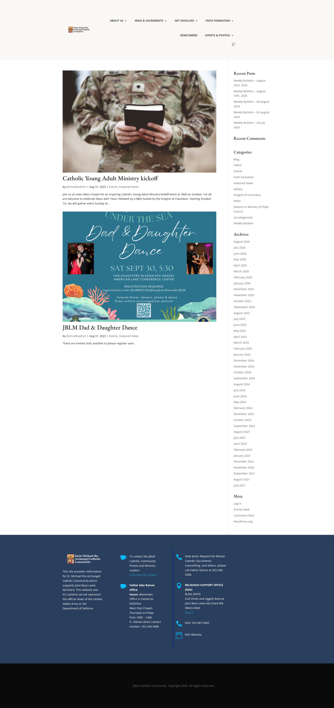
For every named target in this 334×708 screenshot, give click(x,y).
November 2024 (244, 366)
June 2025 (240, 325)
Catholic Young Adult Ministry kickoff (110, 178)
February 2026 (243, 277)
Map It (189, 612)
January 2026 (242, 283)
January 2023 (242, 455)
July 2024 (239, 390)
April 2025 (240, 337)
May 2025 (240, 331)
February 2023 (243, 449)
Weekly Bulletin (244, 223)
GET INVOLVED (184, 20)
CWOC (238, 165)
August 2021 (242, 479)
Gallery (238, 189)
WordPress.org (243, 521)
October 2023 (242, 420)
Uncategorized (243, 217)
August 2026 (242, 241)
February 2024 (243, 408)
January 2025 (242, 354)
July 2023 (239, 438)
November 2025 (244, 295)
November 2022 (244, 467)
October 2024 (242, 372)
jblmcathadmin (76, 187)
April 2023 (240, 443)
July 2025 (239, 319)
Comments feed (244, 515)
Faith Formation (244, 177)
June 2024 (240, 396)
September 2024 (244, 378)
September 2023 (244, 426)
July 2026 (239, 247)
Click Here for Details (143, 575)
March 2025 (241, 342)
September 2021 (244, 473)
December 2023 (244, 414)
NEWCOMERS (189, 35)
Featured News (129, 187)
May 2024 (240, 402)
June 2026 (240, 253)
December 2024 (244, 360)
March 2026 (241, 271)
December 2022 (244, 461)
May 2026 (240, 259)
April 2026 (240, 265)
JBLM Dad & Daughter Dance (100, 327)
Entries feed (241, 509)
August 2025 (242, 313)
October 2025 (242, 301)
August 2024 (242, 384)
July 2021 (239, 485)
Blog (236, 159)
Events (113, 187)
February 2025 (243, 348)
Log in (237, 503)
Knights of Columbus (247, 195)
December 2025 (244, 289)
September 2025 (244, 307)
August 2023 (242, 432)
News (237, 201)
